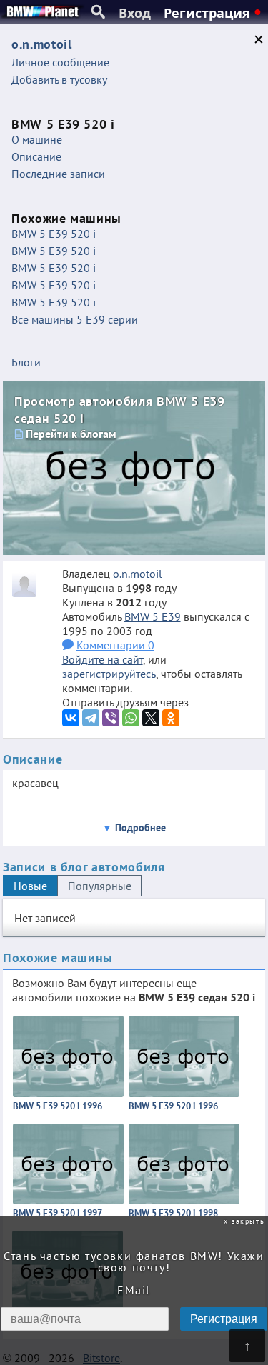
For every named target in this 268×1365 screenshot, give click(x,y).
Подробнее (140, 827)
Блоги (26, 362)
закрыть (248, 1221)
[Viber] (110, 717)
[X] (150, 717)
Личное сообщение (60, 62)
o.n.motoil (137, 573)
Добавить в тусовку (59, 79)
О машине (36, 139)
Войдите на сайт (102, 659)
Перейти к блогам (71, 433)
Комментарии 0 (115, 645)
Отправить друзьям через (125, 702)
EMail (134, 1290)
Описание (36, 156)
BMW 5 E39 (152, 616)
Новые (30, 886)
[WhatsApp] (130, 717)
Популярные (99, 886)
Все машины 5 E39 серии (74, 319)
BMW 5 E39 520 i (53, 233)
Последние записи (58, 173)
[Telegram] (90, 717)
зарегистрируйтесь (109, 673)
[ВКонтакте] (70, 717)
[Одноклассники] (170, 717)
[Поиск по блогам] (98, 12)
